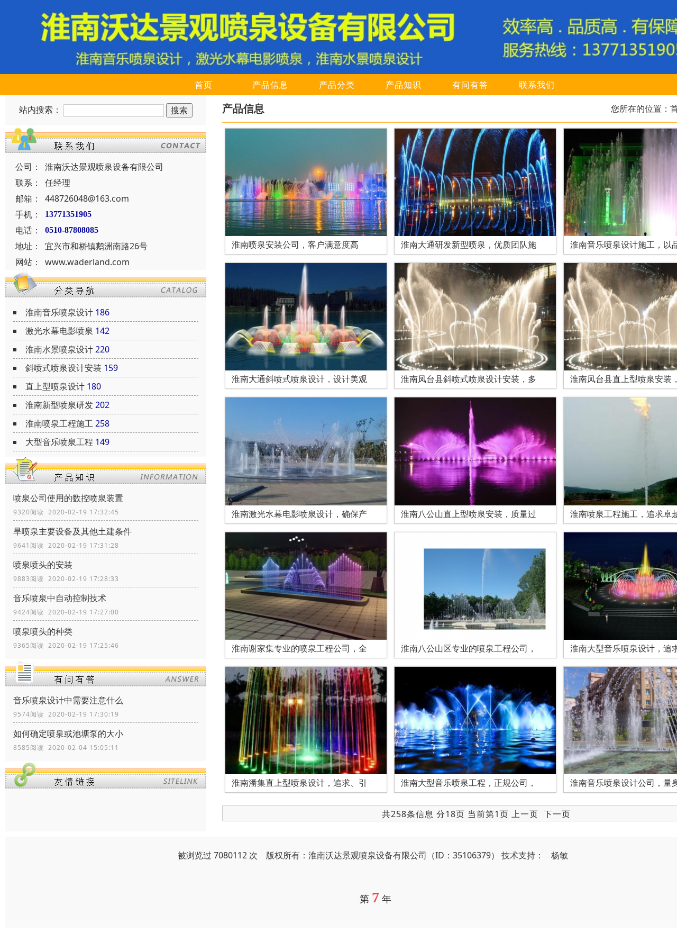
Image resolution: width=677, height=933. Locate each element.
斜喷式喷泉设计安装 (63, 368)
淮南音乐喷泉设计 (59, 312)
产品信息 (270, 84)
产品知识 (404, 84)
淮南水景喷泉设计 (59, 349)
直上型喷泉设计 (55, 386)
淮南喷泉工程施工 (59, 423)
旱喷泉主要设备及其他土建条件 (72, 531)
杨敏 (559, 855)
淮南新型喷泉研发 (59, 405)
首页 (204, 84)
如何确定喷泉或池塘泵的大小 (68, 733)
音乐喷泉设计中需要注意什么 (68, 700)
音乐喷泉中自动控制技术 (59, 598)
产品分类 (337, 84)
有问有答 (470, 84)
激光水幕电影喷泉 (59, 331)
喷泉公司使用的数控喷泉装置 (68, 498)
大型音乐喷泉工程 (59, 442)
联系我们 (537, 84)
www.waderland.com (87, 262)
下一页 (557, 814)
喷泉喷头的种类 (42, 631)
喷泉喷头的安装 (42, 564)
